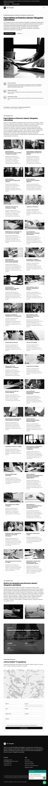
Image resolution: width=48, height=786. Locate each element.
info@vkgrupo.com (8, 765)
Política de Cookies (29, 761)
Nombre (7, 703)
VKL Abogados (10, 7)
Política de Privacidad (19, 725)
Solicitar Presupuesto (9, 33)
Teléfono (27, 708)
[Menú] (43, 8)
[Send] (44, 778)
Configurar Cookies (29, 767)
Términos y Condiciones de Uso (31, 725)
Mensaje (7, 718)
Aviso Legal (27, 759)
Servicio (27, 703)
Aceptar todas (6, 4)
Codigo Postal (8, 713)
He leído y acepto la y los (22, 725)
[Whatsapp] (44, 782)
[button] (24, 684)
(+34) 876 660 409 (7, 763)
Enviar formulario (24, 727)
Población (27, 713)
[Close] (44, 771)
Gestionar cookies (15, 4)
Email (6, 708)
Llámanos (19, 33)
